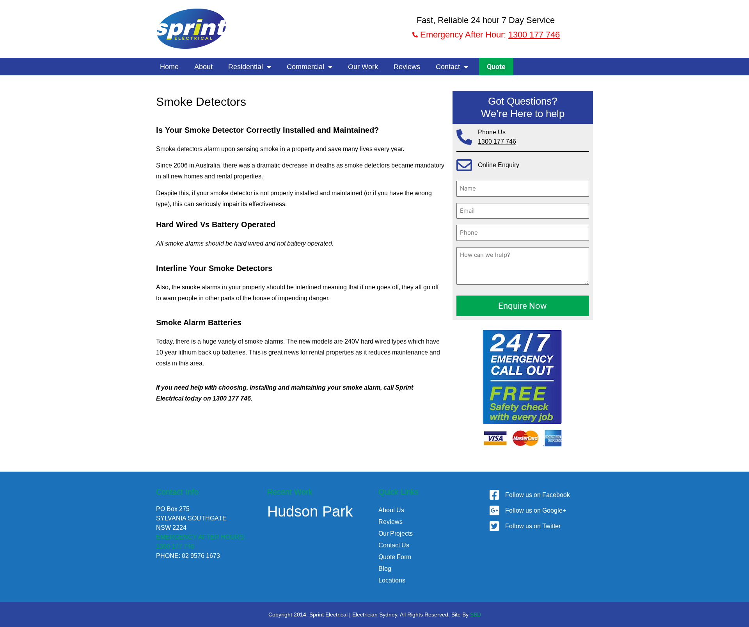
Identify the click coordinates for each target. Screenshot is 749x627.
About (203, 67)
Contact (448, 67)
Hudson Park (310, 511)
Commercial (305, 67)
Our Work (363, 67)
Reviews (407, 67)
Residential (245, 67)
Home (169, 67)
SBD (475, 614)
